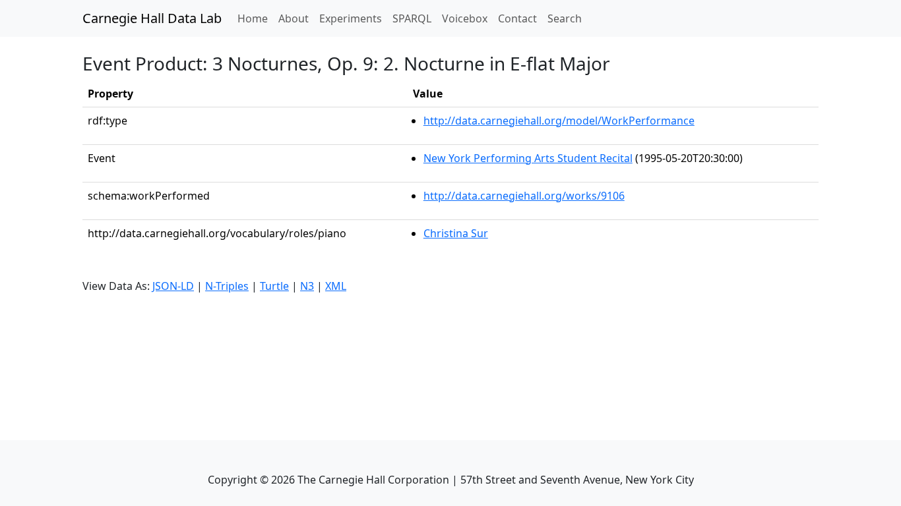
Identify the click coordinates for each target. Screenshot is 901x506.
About (293, 18)
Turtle (274, 286)
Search (564, 18)
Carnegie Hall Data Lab (152, 18)
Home (255, 18)
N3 (307, 286)
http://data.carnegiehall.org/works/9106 (524, 195)
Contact (517, 18)
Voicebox (464, 18)
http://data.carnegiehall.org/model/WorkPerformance (559, 120)
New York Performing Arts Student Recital (528, 158)
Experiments (350, 18)
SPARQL (411, 18)
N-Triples (227, 286)
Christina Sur (455, 233)
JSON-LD (173, 286)
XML (335, 286)
